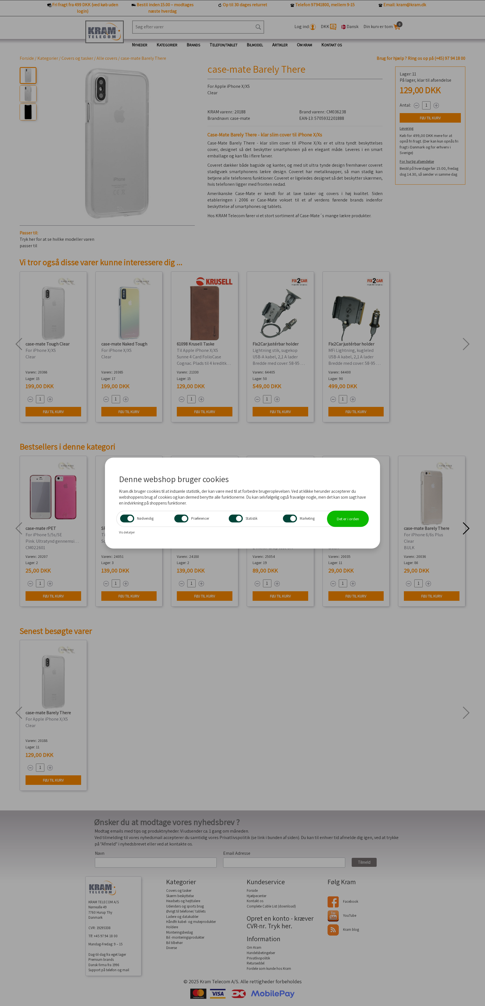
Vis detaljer (127, 532)
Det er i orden (348, 518)
